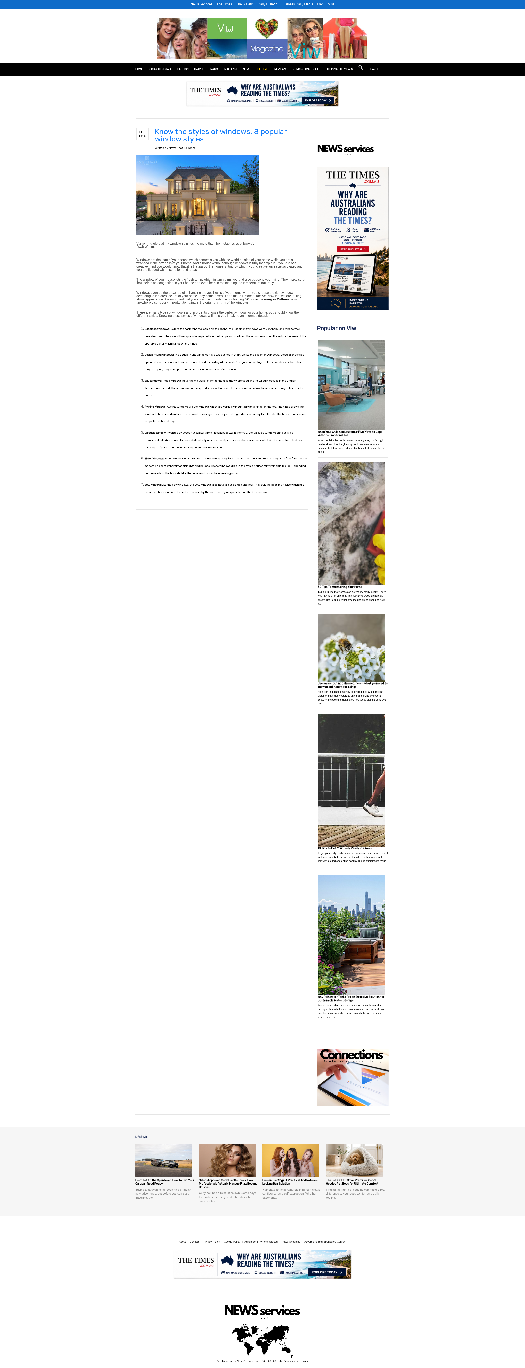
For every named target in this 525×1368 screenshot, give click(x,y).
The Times (224, 4)
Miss (331, 4)
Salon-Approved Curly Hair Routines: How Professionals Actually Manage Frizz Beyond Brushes (228, 1183)
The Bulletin (245, 4)
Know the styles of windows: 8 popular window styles (221, 135)
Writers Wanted (268, 1241)
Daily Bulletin (267, 4)
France (214, 69)
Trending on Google (305, 69)
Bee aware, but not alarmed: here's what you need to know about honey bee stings (353, 685)
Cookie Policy (232, 1241)
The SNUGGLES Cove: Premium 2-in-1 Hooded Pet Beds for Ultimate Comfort (352, 1181)
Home (139, 69)
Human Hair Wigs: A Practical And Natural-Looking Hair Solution (290, 1181)
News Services (201, 4)
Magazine (231, 69)
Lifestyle (262, 69)
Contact (194, 1241)
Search (374, 69)
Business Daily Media (297, 4)
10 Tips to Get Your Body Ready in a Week (345, 848)
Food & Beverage (160, 69)
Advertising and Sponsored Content (325, 1241)
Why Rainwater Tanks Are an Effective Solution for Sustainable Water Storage (351, 998)
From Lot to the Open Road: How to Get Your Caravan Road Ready (164, 1181)
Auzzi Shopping (291, 1241)
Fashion (183, 69)
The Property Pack (339, 69)
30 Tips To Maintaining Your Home (340, 587)
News (247, 69)
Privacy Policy (211, 1241)
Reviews (280, 69)
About (182, 1241)
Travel (199, 69)
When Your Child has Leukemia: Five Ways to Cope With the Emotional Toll (350, 433)
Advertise (250, 1241)
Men (320, 4)
